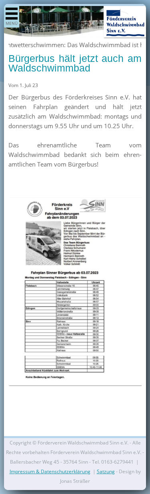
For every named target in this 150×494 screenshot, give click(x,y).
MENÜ (12, 23)
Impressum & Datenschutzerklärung (50, 471)
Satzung (106, 471)
